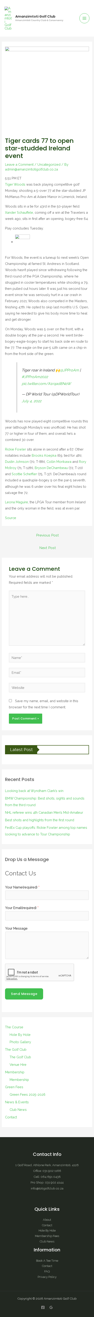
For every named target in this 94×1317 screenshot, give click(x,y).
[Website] (47, 688)
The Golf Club (15, 1049)
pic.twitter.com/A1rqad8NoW (46, 383)
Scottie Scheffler (24, 474)
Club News (18, 1110)
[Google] (51, 1307)
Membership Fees (47, 1236)
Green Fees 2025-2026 (27, 1094)
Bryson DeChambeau (51, 468)
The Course (14, 1027)
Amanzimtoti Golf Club (35, 16)
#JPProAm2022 (35, 377)
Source (10, 518)
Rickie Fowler (15, 449)
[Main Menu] (84, 18)
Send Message (24, 994)
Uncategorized (48, 164)
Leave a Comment (19, 164)
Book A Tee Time (47, 1260)
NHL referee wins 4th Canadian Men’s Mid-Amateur (44, 812)
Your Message (16, 928)
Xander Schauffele (19, 212)
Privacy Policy (47, 1277)
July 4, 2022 (31, 401)
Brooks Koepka (44, 455)
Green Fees (14, 1087)
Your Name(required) (22, 887)
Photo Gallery (20, 1042)
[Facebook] (43, 1307)
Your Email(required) (22, 908)
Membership (14, 1072)
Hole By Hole (20, 1035)
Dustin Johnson (17, 462)
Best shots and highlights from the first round (39, 820)
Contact (11, 1117)
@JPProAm (69, 370)
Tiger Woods (15, 184)
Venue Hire (18, 1064)
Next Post (47, 548)
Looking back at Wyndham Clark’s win (34, 791)
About (47, 1219)
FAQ (47, 1271)
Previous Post (47, 535)
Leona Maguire (16, 502)
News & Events (17, 1102)
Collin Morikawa (59, 462)
